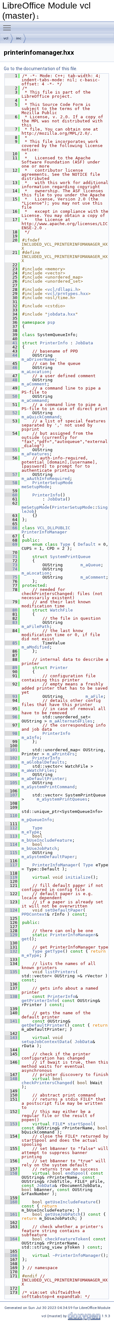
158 (11, 1173)
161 (11, 1214)
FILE (58, 1123)
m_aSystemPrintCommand (48, 786)
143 (11, 1037)
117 (11, 865)
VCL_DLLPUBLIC (53, 527)
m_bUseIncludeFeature (47, 840)
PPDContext (34, 914)
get (25, 939)
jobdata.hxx (61, 314)
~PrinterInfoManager (77, 1255)
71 (11, 556)
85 (11, 643)
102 (11, 758)
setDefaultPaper (64, 910)
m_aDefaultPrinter (43, 778)
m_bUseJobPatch (39, 848)
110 (11, 815)
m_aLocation (35, 371)
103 (11, 766)
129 (11, 934)
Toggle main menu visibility (8, 27)
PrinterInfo (54, 343)
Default (87, 544)
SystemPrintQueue (70, 556)
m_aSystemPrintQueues (62, 799)
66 (11, 527)
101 (11, 749)
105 (11, 782)
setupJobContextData (46, 1041)
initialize (78, 877)
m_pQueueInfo (37, 819)
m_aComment (34, 384)
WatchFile (61, 610)
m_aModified (35, 647)
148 (11, 1078)
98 (11, 733)
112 (11, 828)
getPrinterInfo (39, 1000)
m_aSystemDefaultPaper (48, 856)
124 (11, 910)
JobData (84, 343)
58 (11, 482)
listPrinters (60, 971)
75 (11, 577)
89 (11, 667)
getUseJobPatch (62, 1214)
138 (11, 996)
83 (11, 622)
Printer (59, 667)
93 (11, 696)
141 (11, 1021)
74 (11, 569)
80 (11, 610)
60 (11, 495)
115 (11, 852)
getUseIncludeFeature (70, 1202)
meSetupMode (35, 486)
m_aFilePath (35, 626)
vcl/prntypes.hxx (68, 293)
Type (65, 544)
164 (11, 1239)
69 (11, 544)
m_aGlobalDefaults (43, 762)
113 (11, 836)
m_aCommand (34, 400)
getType (54, 951)
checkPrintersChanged (47, 1082)
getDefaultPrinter (43, 1025)
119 (11, 877)
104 (11, 774)
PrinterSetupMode (52, 482)
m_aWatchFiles (38, 770)
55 (11, 449)
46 (11, 367)
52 (11, 412)
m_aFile (94, 696)
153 (11, 1123)
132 (11, 951)
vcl (5, 38)
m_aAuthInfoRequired (46, 478)
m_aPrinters (61, 754)
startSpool (80, 1123)
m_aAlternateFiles (70, 721)
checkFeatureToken (66, 1239)
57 (11, 474)
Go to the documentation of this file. (40, 68)
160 (11, 1202)
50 (11, 396)
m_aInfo (30, 737)
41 (11, 343)
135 (11, 971)
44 (11, 355)
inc (18, 38)
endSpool (75, 1173)
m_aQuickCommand (41, 417)
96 (11, 717)
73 (11, 564)
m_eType (30, 832)
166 (11, 1255)
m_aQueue (90, 564)
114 (11, 844)
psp (51, 322)
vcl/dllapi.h (63, 289)
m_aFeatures (35, 454)
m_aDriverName (38, 359)
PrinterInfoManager (44, 532)
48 (11, 380)
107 (11, 795)
